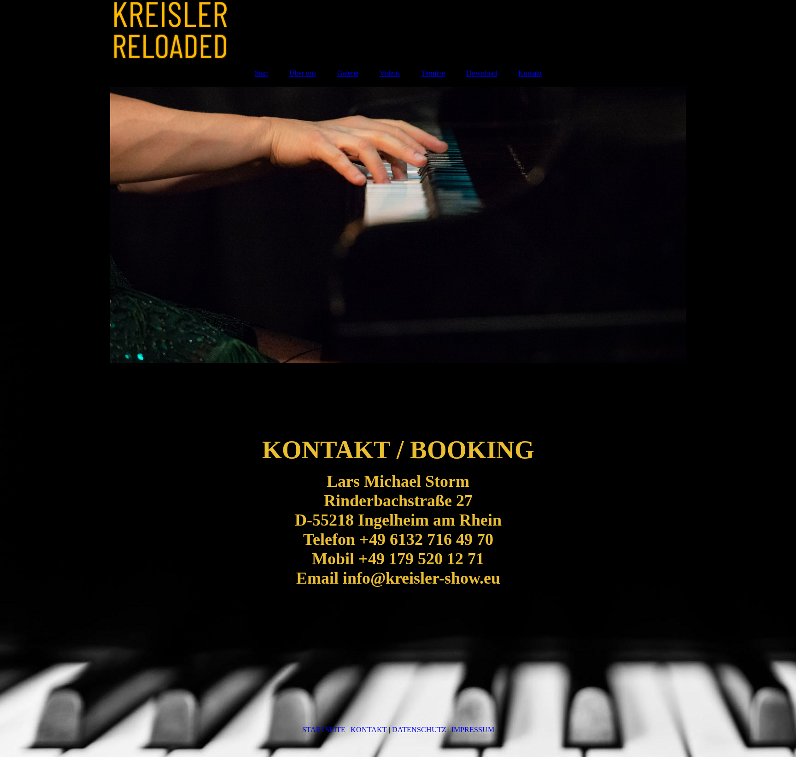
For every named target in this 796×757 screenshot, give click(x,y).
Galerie (347, 73)
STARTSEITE (323, 729)
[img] (398, 30)
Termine (433, 73)
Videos (390, 73)
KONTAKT (369, 729)
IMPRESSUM (472, 729)
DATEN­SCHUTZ (419, 729)
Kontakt (530, 73)
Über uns (302, 73)
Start (261, 73)
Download (481, 73)
